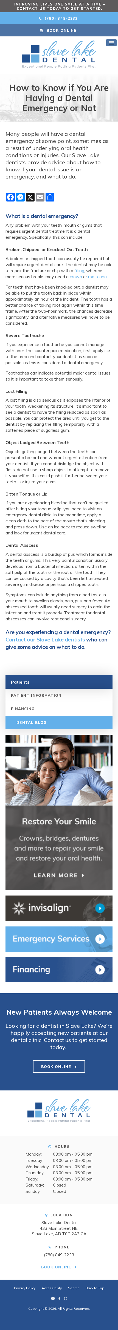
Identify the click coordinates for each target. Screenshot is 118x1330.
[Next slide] (111, 6)
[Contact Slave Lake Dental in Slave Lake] (59, 939)
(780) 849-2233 (59, 1254)
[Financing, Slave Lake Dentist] (59, 969)
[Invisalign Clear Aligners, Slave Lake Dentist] (59, 908)
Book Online (61, 30)
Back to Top (95, 1288)
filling (79, 270)
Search (73, 1288)
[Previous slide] (7, 6)
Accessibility (52, 1288)
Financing (23, 709)
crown (76, 276)
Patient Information (36, 695)
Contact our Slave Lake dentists (45, 639)
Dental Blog (31, 722)
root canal (98, 276)
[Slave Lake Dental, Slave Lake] (59, 1113)
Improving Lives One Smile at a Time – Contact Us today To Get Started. (59, 6)
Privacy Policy (24, 1288)
